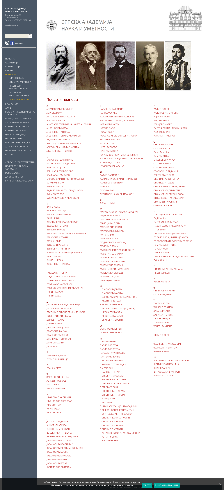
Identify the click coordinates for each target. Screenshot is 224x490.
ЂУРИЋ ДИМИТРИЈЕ (57, 359)
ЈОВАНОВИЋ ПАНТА (57, 459)
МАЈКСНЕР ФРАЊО (110, 215)
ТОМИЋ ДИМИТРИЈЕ (164, 245)
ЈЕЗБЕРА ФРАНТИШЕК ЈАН (59, 432)
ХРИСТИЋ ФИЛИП (162, 326)
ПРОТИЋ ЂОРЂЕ (108, 436)
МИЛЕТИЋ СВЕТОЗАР (111, 253)
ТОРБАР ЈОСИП (161, 248)
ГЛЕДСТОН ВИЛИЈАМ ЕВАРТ (61, 276)
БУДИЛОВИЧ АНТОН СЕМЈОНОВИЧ (64, 190)
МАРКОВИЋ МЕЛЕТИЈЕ (112, 231)
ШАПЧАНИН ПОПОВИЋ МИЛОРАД (171, 360)
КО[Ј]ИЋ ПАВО (107, 128)
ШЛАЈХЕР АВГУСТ (162, 368)
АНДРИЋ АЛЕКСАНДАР (58, 139)
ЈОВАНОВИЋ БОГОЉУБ (58, 440)
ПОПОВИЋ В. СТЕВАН (111, 421)
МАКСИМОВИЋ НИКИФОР (114, 219)
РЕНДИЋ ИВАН (161, 120)
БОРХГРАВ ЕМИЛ (55, 182)
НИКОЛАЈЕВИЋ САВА (111, 312)
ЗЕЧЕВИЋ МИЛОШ (56, 380)
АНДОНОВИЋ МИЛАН (57, 128)
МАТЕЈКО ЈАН (107, 234)
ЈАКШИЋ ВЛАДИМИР (57, 421)
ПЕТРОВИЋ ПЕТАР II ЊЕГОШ (115, 383)
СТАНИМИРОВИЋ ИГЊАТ (167, 179)
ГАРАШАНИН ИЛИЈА (56, 272)
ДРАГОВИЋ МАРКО (56, 331)
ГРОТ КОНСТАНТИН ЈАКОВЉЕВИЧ (64, 288)
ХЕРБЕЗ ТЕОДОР (162, 318)
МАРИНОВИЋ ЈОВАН (111, 227)
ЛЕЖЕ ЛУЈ (104, 186)
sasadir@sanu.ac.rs (12, 25)
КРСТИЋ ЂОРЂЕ (108, 147)
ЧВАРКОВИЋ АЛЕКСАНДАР (167, 344)
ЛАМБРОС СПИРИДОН (111, 182)
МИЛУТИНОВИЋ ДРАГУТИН (115, 269)
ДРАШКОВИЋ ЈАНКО (57, 335)
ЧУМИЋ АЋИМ (161, 351)
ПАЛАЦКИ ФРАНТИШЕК (112, 353)
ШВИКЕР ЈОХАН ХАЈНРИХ (166, 364)
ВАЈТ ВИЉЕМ (53, 206)
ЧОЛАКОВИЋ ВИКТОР (165, 347)
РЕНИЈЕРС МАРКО (162, 124)
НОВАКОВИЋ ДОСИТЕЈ (112, 319)
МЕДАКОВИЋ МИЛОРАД (113, 242)
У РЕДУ (147, 485)
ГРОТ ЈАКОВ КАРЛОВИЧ (59, 284)
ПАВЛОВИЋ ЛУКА (109, 345)
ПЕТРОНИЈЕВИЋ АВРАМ (112, 391)
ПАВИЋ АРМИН (108, 341)
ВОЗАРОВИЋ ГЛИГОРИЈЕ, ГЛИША (64, 252)
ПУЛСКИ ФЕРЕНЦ (109, 440)
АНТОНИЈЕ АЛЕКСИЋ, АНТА (60, 116)
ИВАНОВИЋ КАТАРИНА (58, 397)
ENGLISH (19, 43)
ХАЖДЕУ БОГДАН (162, 303)
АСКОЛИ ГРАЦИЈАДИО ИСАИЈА (62, 147)
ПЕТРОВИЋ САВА (109, 387)
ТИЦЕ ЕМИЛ (159, 229)
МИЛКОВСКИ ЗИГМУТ (111, 257)
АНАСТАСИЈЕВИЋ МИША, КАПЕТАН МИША (68, 124)
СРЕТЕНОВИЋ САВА (163, 175)
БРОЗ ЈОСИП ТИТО (56, 186)
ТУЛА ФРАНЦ (160, 260)
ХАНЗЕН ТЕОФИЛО (163, 307)
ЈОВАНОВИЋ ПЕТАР (56, 463)
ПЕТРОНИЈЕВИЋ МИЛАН (113, 394)
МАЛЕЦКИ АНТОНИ (110, 223)
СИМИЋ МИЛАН (161, 152)
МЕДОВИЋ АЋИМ (109, 246)
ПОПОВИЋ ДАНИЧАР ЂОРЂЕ (115, 417)
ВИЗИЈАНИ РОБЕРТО (57, 245)
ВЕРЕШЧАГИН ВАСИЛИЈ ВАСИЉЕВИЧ (66, 233)
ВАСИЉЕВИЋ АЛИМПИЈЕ (59, 214)
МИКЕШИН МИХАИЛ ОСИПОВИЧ (117, 250)
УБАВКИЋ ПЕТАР (162, 281)
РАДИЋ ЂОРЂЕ (161, 109)
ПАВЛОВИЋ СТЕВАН (110, 349)
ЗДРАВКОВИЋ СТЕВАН (58, 377)
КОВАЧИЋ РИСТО (109, 124)
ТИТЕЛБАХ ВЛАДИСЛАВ (165, 222)
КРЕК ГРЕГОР (107, 143)
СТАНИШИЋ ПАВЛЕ (163, 182)
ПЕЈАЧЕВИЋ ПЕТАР (110, 372)
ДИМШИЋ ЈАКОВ (55, 319)
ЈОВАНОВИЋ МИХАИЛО (58, 455)
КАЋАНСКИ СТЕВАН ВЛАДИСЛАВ (117, 116)
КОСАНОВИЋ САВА (110, 139)
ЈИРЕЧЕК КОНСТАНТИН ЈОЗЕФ (62, 436)
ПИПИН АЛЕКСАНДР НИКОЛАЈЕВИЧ (118, 406)
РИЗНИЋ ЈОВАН (161, 132)
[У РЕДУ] (220, 484)
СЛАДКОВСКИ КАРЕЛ (164, 159)
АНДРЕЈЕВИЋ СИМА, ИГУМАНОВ (63, 135)
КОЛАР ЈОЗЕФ (107, 132)
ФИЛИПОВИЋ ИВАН (164, 290)
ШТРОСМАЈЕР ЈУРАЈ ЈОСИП (167, 371)
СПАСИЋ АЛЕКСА (162, 163)
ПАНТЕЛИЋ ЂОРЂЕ (110, 356)
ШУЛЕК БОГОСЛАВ (163, 375)
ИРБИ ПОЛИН (53, 412)
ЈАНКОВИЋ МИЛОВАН (58, 429)
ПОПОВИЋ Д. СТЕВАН (111, 425)
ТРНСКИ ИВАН (161, 252)
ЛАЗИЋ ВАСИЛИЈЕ (109, 175)
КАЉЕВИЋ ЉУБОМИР (111, 109)
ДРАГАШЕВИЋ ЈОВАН (57, 327)
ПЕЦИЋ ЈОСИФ (107, 398)
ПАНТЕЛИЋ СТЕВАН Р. (111, 360)
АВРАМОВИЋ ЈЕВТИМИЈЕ (59, 109)
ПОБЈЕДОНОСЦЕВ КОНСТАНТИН (117, 410)
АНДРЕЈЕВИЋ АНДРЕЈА (58, 132)
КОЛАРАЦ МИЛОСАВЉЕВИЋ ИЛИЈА (118, 135)
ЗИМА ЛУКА (52, 384)
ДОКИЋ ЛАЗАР (54, 323)
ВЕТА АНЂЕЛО (53, 241)
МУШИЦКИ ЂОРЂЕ (110, 280)
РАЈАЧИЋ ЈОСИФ (162, 116)
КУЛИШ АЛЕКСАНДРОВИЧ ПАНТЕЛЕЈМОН (121, 158)
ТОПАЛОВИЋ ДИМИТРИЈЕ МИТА (170, 237)
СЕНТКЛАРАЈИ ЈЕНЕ (163, 144)
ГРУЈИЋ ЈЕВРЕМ (54, 292)
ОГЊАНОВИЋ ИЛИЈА (111, 332)
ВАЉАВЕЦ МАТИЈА (56, 210)
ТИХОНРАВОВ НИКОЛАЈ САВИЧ (170, 225)
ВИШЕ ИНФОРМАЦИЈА (166, 485)
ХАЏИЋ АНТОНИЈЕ (162, 314)
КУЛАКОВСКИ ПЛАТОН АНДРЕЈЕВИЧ (119, 154)
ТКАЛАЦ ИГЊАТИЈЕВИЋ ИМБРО (170, 233)
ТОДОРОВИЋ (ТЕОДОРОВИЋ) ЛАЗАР (172, 241)
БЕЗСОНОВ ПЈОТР (55, 167)
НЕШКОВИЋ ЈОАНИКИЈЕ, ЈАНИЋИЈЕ (118, 297)
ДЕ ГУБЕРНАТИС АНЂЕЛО (59, 308)
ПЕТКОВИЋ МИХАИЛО (112, 375)
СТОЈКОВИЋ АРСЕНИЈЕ (165, 201)
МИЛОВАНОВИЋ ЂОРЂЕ (113, 261)
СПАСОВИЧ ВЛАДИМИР (165, 171)
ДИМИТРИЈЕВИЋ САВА (58, 316)
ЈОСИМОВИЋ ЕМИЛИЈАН (59, 467)
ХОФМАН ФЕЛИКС (162, 322)
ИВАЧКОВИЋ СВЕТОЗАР (59, 401)
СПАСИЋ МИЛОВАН (163, 167)
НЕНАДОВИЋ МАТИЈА (111, 293)
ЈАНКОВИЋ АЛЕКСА (56, 425)
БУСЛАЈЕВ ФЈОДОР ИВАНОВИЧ (62, 198)
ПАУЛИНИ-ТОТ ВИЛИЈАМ (113, 364)
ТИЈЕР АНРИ (159, 218)
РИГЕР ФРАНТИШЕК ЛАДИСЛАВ (170, 128)
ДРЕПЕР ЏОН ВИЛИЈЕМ (58, 338)
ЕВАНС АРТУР (53, 368)
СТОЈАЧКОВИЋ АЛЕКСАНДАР (168, 198)
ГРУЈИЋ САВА (53, 295)
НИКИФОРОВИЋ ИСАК (112, 304)
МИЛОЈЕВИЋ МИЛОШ (111, 265)
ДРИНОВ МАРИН (55, 342)
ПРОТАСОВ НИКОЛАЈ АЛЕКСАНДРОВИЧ (120, 433)
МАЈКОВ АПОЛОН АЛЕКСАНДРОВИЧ (119, 211)
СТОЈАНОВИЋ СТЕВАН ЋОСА (168, 194)
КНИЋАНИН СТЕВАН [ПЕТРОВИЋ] (117, 120)
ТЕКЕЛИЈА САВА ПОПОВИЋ (167, 214)
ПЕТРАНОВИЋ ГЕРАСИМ (113, 379)
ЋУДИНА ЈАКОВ (161, 272)
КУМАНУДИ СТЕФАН (110, 162)
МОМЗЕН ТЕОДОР (109, 276)
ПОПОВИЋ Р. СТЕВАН (111, 429)
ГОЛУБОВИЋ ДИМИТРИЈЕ (60, 280)
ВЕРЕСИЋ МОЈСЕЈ (55, 229)
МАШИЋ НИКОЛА (109, 238)
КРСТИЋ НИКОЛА (109, 151)
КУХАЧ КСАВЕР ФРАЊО (112, 166)
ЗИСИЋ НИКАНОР (55, 388)
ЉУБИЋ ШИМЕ (108, 203)
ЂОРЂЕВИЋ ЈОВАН (56, 355)
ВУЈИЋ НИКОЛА (54, 260)
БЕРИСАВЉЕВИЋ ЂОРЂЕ (59, 171)
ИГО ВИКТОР (53, 405)
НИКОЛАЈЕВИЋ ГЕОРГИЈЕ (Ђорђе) (117, 308)
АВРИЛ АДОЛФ (54, 112)
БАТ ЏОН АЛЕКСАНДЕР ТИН (60, 163)
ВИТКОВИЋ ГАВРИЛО (58, 248)
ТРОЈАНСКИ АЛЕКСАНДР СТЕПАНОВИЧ (173, 256)
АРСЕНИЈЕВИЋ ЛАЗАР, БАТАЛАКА (63, 143)
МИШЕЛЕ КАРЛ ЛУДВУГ (112, 272)
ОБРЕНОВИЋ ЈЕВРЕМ (111, 328)
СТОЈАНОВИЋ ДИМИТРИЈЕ (167, 190)
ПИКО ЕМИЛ (106, 402)
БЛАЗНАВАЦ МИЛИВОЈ (58, 175)
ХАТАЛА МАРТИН (162, 311)
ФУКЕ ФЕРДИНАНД (163, 294)
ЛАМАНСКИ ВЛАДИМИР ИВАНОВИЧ (119, 179)
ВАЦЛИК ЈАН (53, 218)
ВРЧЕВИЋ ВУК (54, 256)
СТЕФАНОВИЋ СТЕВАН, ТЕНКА (169, 186)
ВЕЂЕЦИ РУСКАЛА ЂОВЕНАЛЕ (62, 222)
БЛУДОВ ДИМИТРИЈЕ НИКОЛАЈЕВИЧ (65, 179)
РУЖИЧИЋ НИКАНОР (164, 135)
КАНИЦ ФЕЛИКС (108, 112)
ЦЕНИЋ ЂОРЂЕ (161, 335)
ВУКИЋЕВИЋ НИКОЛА (58, 264)
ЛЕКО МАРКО (107, 190)
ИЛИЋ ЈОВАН (53, 408)
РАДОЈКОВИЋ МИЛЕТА (165, 112)
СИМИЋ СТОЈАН (161, 156)
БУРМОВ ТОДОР (55, 194)
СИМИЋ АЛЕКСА (162, 148)
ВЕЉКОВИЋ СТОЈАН (57, 225)
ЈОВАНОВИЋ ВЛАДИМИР (59, 444)
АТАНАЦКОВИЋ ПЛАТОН (59, 151)
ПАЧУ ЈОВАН (106, 368)
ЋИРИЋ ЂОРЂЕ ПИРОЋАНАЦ (168, 269)
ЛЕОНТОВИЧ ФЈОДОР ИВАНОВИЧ (117, 194)
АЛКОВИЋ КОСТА (55, 120)
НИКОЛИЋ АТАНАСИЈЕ (111, 316)
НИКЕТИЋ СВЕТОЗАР (111, 300)
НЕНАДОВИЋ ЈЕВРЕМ (111, 289)
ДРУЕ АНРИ (52, 346)
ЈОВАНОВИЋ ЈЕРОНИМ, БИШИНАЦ (64, 448)
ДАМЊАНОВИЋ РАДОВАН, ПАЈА (63, 304)
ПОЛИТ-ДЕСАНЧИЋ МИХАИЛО (116, 414)
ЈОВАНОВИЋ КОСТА (57, 452)
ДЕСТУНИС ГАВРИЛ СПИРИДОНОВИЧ (66, 312)
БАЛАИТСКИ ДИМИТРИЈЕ (59, 159)
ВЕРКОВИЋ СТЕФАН (57, 237)
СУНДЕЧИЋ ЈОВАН (162, 205)
